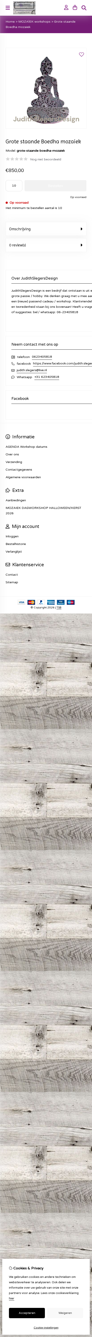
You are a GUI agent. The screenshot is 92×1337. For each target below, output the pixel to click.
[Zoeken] (84, 7)
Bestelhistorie (16, 544)
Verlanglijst (14, 551)
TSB (58, 607)
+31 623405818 (46, 377)
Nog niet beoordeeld (45, 159)
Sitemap (12, 582)
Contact (12, 575)
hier (11, 1298)
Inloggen (12, 536)
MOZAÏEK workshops (34, 22)
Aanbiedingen (16, 500)
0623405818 (42, 357)
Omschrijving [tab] (20, 229)
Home (10, 22)
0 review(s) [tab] (17, 245)
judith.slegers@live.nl (32, 370)
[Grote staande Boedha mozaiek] (46, 128)
